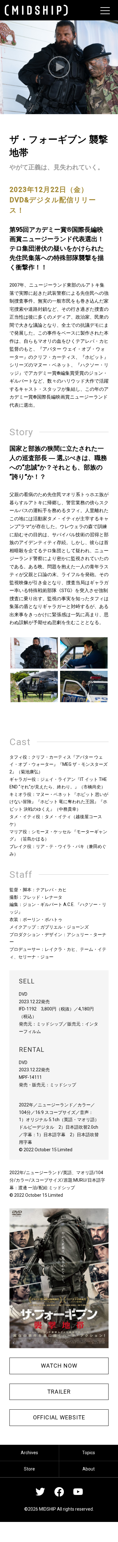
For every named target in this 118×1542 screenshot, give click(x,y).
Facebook (59, 1492)
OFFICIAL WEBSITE (59, 1417)
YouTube (78, 1492)
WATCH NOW (59, 1365)
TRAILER (59, 1391)
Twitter (40, 1492)
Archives (29, 1452)
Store (29, 1468)
